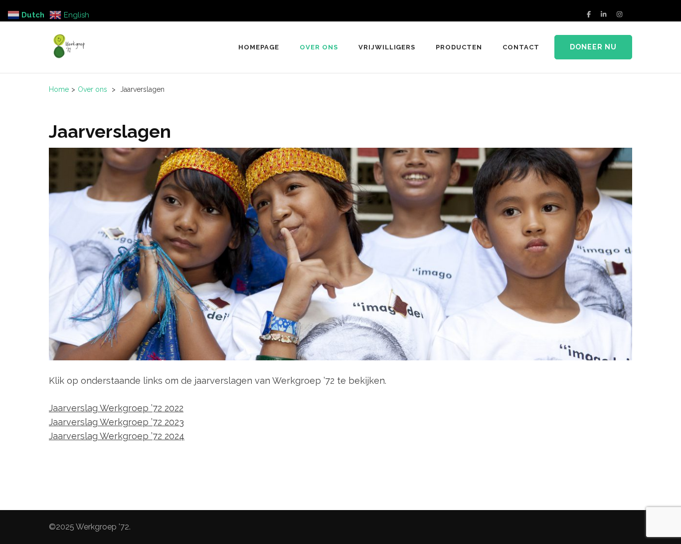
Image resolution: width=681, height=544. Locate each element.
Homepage (258, 47)
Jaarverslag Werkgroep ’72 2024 (116, 436)
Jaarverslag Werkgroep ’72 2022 (116, 408)
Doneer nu (593, 47)
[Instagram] (619, 14)
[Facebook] (589, 14)
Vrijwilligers (387, 47)
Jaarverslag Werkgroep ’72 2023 (116, 422)
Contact (521, 47)
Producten (459, 47)
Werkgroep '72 (102, 527)
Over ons (319, 47)
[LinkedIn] (603, 14)
